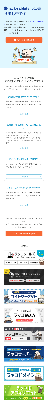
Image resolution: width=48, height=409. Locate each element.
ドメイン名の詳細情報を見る (24, 234)
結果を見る (24, 114)
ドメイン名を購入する (25, 40)
